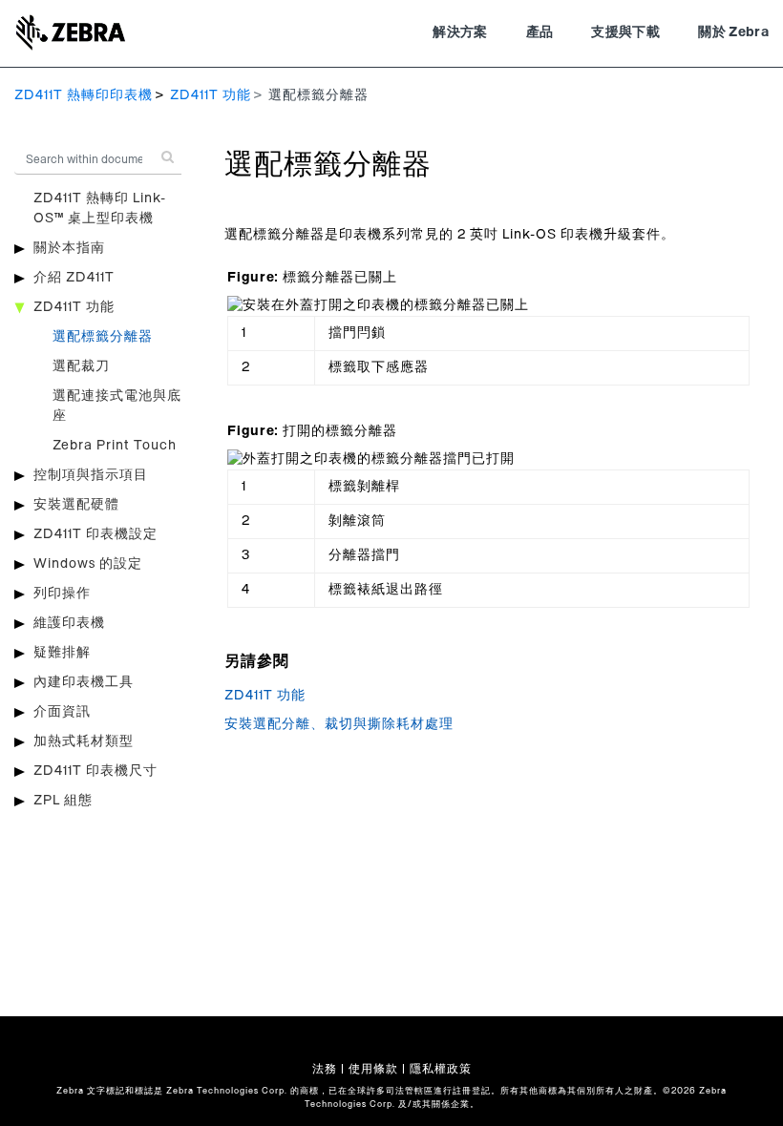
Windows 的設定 (87, 564)
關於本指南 (69, 248)
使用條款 (373, 1068)
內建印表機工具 (83, 682)
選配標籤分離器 (103, 337)
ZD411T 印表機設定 (95, 534)
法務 (324, 1068)
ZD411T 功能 (210, 95)
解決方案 (460, 32)
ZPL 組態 (63, 800)
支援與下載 (625, 32)
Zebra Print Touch (115, 445)
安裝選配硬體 (76, 504)
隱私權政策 (441, 1068)
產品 (540, 32)
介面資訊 (62, 712)
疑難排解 (62, 652)
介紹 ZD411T (74, 277)
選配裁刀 (81, 366)
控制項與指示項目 (90, 475)
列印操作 (62, 593)
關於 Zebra (733, 32)
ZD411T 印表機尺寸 (95, 771)
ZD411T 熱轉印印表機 (83, 95)
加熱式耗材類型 (83, 741)
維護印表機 (69, 623)
